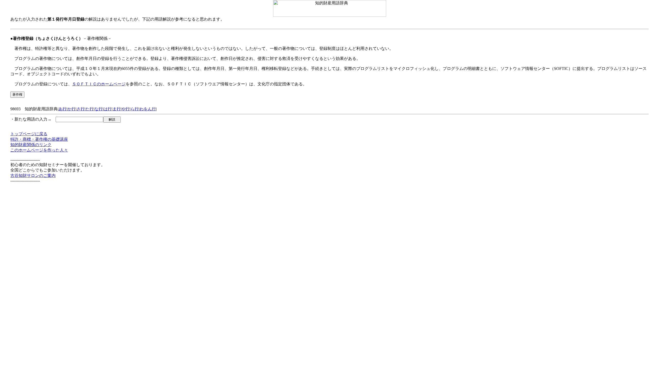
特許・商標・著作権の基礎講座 (39, 139)
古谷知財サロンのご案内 (33, 175)
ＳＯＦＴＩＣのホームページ (99, 84)
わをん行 (148, 109)
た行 (89, 109)
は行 (107, 109)
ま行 (116, 109)
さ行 (80, 109)
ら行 (135, 109)
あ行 (62, 109)
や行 (126, 109)
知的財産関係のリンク (30, 144)
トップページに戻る (28, 134)
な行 (98, 109)
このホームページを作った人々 (39, 150)
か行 (71, 109)
